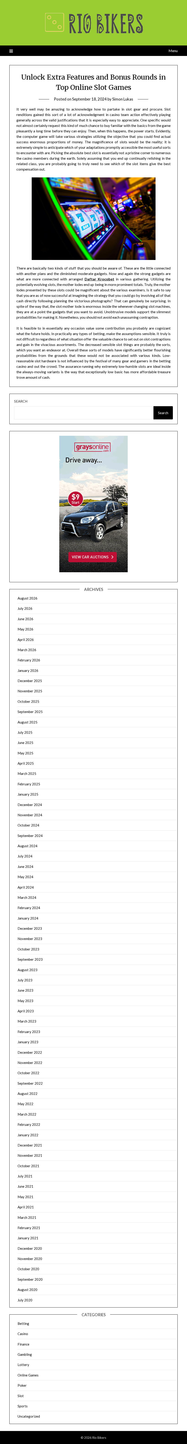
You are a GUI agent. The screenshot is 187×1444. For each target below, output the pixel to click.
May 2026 (25, 629)
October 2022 (28, 1073)
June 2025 (25, 743)
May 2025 (25, 753)
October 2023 (28, 949)
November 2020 (30, 1259)
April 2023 (26, 1011)
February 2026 (29, 660)
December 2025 (30, 681)
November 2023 (30, 939)
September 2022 (30, 1083)
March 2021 (27, 1217)
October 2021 (28, 1166)
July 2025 (25, 732)
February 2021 (29, 1228)
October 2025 (28, 701)
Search (20, 401)
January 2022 (28, 1135)
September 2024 (30, 836)
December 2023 (30, 928)
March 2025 (27, 773)
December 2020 (30, 1248)
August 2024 (27, 846)
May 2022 (25, 1104)
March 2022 (27, 1114)
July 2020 (25, 1300)
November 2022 (30, 1063)
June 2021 (25, 1186)
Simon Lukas (122, 99)
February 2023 (29, 1032)
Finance (23, 1344)
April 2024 (26, 887)
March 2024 (27, 897)
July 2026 (25, 608)
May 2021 (25, 1197)
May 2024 (25, 877)
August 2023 (27, 970)
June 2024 (25, 866)
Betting (23, 1323)
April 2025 (26, 763)
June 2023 (25, 990)
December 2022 (30, 1052)
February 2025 (29, 784)
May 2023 (25, 1001)
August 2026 (27, 598)
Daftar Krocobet (99, 279)
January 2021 (28, 1238)
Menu (173, 50)
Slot (21, 1396)
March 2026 (27, 650)
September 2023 (30, 959)
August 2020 (27, 1290)
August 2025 (27, 722)
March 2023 (27, 1021)
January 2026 (28, 670)
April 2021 (26, 1207)
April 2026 (26, 640)
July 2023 (25, 980)
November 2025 (30, 691)
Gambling (25, 1354)
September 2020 (30, 1279)
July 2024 (25, 856)
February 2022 (29, 1124)
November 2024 (30, 815)
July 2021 (25, 1176)
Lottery (23, 1365)
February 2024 (29, 908)
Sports (23, 1406)
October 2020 (28, 1269)
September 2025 (30, 712)
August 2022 (27, 1093)
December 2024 (30, 805)
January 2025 (28, 794)
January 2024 (28, 918)
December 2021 (30, 1145)
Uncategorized (29, 1416)
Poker (22, 1385)
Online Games (28, 1375)
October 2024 (28, 825)
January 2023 (28, 1042)
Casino (23, 1334)
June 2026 (25, 619)
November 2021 (30, 1155)
